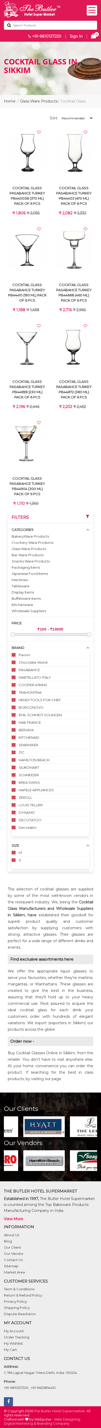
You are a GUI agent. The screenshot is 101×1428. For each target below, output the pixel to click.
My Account (14, 1331)
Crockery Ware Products (32, 542)
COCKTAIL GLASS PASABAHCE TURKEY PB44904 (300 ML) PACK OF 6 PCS (27, 486)
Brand (18, 648)
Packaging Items (26, 567)
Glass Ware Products (38, 101)
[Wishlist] (39, 132)
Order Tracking (16, 1337)
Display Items (23, 592)
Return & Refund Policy (23, 1295)
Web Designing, (67, 1419)
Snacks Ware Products (31, 561)
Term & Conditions (19, 1289)
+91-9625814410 (43, 1388)
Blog (8, 1241)
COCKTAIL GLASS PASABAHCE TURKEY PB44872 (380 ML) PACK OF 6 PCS (74, 389)
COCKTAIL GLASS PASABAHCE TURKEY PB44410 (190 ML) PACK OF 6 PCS (27, 292)
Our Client (12, 1247)
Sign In (76, 36)
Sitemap (11, 1266)
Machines (20, 580)
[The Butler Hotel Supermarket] (50, 9)
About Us (11, 1235)
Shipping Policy (17, 1308)
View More (13, 1219)
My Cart (10, 1350)
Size (15, 845)
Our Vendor (14, 1253)
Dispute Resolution (20, 1314)
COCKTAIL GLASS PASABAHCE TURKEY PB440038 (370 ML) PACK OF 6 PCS (27, 196)
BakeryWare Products (30, 536)
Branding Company (53, 1423)
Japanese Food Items (30, 574)
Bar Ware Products (28, 555)
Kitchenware (22, 605)
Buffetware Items (26, 598)
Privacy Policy (15, 1301)
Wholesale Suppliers (29, 611)
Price (17, 623)
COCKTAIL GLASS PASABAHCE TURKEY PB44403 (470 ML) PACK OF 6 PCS (74, 196)
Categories (23, 530)
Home (10, 101)
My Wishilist (13, 1343)
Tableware (21, 586)
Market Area (14, 1272)
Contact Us (13, 1260)
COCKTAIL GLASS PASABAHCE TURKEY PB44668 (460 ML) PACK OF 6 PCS (74, 292)
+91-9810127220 (46, 36)
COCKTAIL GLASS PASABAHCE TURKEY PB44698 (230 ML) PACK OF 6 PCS (27, 389)
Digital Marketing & (20, 1423)
